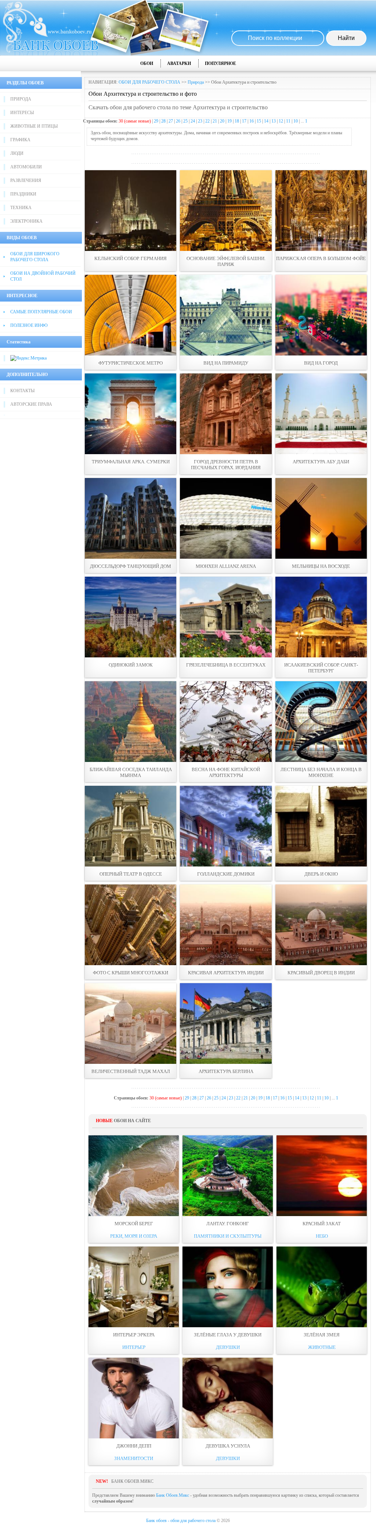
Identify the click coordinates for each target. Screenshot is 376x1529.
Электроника (26, 221)
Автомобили (26, 166)
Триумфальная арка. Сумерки (131, 461)
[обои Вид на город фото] (321, 315)
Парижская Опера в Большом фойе (321, 258)
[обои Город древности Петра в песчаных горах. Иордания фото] (225, 413)
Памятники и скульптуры (227, 1236)
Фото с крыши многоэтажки (130, 972)
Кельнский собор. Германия (130, 258)
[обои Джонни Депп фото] (133, 1398)
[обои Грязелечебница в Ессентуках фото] (225, 617)
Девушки (228, 1347)
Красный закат (322, 1223)
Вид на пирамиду (225, 363)
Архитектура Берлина (226, 1071)
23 (200, 121)
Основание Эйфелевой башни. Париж (226, 261)
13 (273, 121)
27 (171, 121)
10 (295, 121)
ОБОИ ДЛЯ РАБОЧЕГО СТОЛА (149, 82)
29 (156, 121)
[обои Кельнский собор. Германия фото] (130, 210)
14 (266, 121)
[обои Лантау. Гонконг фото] (227, 1175)
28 (163, 121)
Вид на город (321, 363)
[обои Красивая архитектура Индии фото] (225, 924)
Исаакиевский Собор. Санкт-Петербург (321, 668)
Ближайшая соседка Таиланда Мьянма (131, 772)
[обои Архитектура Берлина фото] (225, 1023)
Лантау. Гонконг (227, 1223)
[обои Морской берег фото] (133, 1175)
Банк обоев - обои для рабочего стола (181, 1520)
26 (178, 121)
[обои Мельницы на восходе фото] (321, 518)
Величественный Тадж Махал (130, 1071)
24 (193, 121)
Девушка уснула (228, 1446)
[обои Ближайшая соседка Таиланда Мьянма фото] (130, 721)
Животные (322, 1347)
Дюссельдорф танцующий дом (130, 566)
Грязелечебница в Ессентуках (225, 665)
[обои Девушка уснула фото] (227, 1398)
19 (229, 121)
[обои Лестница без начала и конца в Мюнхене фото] (321, 721)
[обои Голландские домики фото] (225, 826)
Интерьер (133, 1347)
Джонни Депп (133, 1446)
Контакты (22, 390)
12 (281, 121)
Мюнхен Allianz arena (226, 566)
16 (251, 121)
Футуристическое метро (130, 363)
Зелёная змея (322, 1335)
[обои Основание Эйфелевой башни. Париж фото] (225, 210)
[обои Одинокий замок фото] (130, 617)
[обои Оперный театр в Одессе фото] (130, 826)
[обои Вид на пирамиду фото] (225, 315)
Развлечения (25, 180)
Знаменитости (133, 1458)
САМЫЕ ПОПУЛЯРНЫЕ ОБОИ (41, 311)
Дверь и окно (321, 874)
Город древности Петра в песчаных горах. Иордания (226, 464)
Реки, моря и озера (133, 1236)
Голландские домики (225, 874)
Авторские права (31, 404)
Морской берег (134, 1223)
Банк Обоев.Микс (172, 1495)
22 (207, 121)
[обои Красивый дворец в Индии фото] (321, 924)
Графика (20, 139)
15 (259, 121)
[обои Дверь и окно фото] (321, 826)
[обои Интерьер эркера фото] (133, 1287)
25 (185, 121)
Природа (20, 99)
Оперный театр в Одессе (131, 874)
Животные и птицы (34, 126)
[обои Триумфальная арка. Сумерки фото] (130, 413)
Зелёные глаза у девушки (227, 1335)
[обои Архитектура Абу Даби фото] (321, 413)
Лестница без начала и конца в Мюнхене (321, 772)
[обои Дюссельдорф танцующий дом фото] (130, 518)
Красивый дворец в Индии (321, 972)
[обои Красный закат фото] (321, 1175)
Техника (21, 207)
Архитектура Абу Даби (321, 461)
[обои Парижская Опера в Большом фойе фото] (321, 210)
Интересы (22, 112)
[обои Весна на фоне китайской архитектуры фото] (225, 721)
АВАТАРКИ (179, 63)
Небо (322, 1236)
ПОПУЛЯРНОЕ (220, 63)
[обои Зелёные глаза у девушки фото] (227, 1287)
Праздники (23, 194)
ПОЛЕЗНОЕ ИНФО (29, 325)
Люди (17, 153)
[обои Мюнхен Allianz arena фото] (225, 518)
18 (237, 121)
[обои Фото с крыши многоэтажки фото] (130, 924)
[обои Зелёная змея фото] (321, 1287)
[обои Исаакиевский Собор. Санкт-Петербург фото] (321, 617)
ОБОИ (146, 63)
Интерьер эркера (134, 1335)
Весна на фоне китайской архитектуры (226, 772)
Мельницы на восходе (321, 566)
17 (244, 121)
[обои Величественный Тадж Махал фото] (130, 1023)
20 (222, 121)
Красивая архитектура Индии (226, 972)
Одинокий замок (131, 665)
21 (215, 121)
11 (288, 121)
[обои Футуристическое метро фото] (130, 315)
